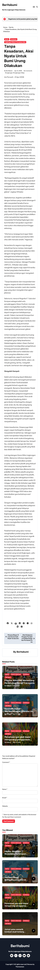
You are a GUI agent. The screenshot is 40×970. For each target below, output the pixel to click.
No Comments (28, 71)
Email (4, 798)
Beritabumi (9, 5)
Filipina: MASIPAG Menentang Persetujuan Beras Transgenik (20, 681)
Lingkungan (9, 73)
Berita (6, 39)
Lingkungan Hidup (19, 73)
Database (13, 39)
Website (5, 806)
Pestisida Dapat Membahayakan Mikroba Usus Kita (20, 711)
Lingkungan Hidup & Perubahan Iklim (15, 42)
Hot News (8, 677)
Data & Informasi (16, 674)
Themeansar (20, 967)
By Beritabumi (8, 71)
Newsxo (30, 964)
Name (4, 789)
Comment (6, 762)
